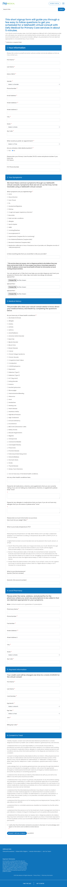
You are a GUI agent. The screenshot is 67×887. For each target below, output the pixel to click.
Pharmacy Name (12, 609)
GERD (10, 227)
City (8, 117)
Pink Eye (11, 209)
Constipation (13, 363)
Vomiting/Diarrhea (14, 230)
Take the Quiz (27, 883)
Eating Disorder (13, 381)
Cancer (11, 351)
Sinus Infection (13, 197)
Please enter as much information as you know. (22, 518)
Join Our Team (46, 851)
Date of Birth (11, 74)
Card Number (11, 696)
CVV (8, 717)
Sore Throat (12, 200)
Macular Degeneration (15, 433)
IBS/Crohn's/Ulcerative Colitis (17, 426)
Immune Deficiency (14, 420)
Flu (9, 203)
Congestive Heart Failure (16, 360)
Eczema (11, 384)
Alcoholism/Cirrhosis (15, 318)
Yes (9, 150)
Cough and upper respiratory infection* (21, 212)
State (8, 124)
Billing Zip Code (12, 725)
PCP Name (10, 160)
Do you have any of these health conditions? (21, 315)
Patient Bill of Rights (21, 851)
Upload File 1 (11, 277)
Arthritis (11, 327)
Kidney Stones (13, 429)
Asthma (11, 330)
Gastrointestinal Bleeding (16, 393)
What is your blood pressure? (16, 571)
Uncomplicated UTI (14, 233)
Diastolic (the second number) (17, 580)
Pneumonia (12, 448)
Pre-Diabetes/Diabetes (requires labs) (20, 239)
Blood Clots (12, 345)
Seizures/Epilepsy (14, 457)
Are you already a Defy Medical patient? (19, 148)
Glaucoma (12, 396)
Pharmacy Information (47, 875)
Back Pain (11, 339)
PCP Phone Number (13, 167)
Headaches (12, 402)
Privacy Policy (36, 875)
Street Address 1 (12, 103)
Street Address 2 (12, 109)
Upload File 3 (11, 290)
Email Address (11, 95)
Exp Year (9, 710)
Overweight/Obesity (15, 445)
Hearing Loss (12, 405)
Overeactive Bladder (15, 442)
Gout (10, 399)
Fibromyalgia (12, 390)
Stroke (11, 463)
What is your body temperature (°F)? (19, 527)
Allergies (11, 221)
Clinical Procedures (8, 851)
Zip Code (10, 131)
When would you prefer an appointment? (20, 141)
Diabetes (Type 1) (14, 372)
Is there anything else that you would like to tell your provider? (27, 254)
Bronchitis (12, 215)
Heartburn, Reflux (14, 411)
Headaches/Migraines (15, 206)
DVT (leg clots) (13, 378)
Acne (10, 194)
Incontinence (13, 423)
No (14, 150)
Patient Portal (54, 3)
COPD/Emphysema (14, 366)
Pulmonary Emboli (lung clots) (18, 454)
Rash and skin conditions (16, 218)
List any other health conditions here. (19, 477)
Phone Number (11, 88)
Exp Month (10, 703)
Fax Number (11, 623)
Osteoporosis (13, 439)
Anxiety (11, 324)
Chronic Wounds (14, 357)
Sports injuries (13, 224)
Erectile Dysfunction (15, 387)
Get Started (40, 883)
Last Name (10, 67)
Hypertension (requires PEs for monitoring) (21, 236)
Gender (9, 81)
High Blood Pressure (15, 414)
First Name (10, 60)
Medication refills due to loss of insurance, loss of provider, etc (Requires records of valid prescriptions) (34, 246)
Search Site (6, 9)
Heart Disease (13, 408)
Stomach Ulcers (13, 460)
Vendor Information (35, 851)
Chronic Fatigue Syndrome (17, 354)
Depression (12, 369)
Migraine (11, 436)
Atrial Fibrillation (13, 333)
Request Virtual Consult (17, 833)
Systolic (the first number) (15, 573)
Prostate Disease (14, 451)
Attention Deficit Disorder (16, 336)
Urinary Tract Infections (16, 469)
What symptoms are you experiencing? (19, 191)
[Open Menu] (63, 3)
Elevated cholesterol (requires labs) (19, 242)
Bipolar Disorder (13, 342)
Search (61, 9)
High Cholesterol (14, 417)
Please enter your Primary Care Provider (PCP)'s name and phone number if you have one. (32, 157)
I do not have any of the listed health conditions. (23, 474)
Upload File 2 (11, 284)
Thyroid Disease (13, 466)
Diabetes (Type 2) (14, 375)
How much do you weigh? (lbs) (17, 520)
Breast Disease (13, 348)
